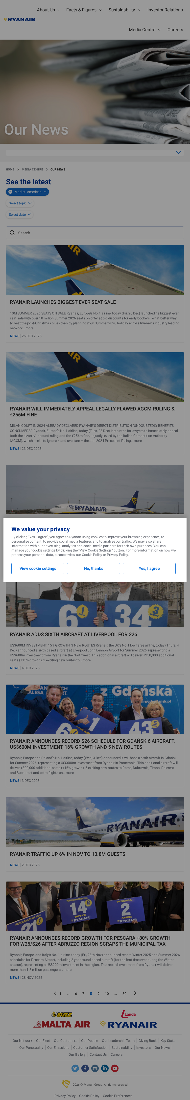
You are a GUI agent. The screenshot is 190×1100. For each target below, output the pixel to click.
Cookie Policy (92, 555)
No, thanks (93, 568)
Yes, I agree (149, 568)
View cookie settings (38, 568)
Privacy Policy (117, 555)
